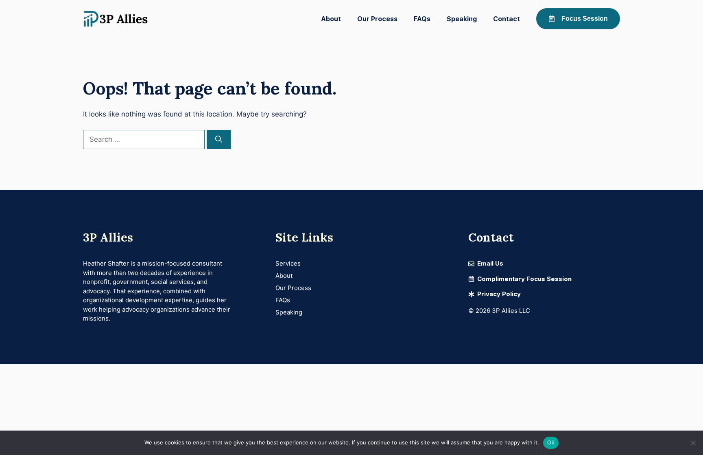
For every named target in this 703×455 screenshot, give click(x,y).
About (331, 19)
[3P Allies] (115, 19)
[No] (693, 443)
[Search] (219, 139)
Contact (506, 19)
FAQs (422, 19)
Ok (551, 442)
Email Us (490, 263)
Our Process (377, 19)
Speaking (462, 19)
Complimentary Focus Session (524, 279)
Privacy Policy (499, 294)
